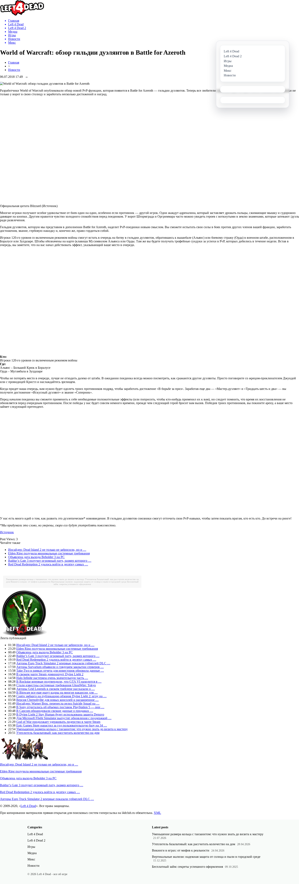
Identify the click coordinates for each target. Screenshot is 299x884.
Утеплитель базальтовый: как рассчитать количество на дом (57, 732)
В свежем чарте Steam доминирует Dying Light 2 (49, 674)
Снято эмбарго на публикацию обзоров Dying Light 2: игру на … (61, 696)
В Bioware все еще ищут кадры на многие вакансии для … (57, 692)
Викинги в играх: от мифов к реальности (30, 581)
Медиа (32, 853)
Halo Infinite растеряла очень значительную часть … (52, 678)
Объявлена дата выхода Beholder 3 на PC (36, 557)
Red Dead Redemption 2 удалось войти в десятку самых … (48, 564)
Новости (14, 70)
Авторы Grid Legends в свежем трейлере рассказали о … (55, 689)
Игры (31, 846)
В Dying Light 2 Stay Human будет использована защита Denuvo (60, 714)
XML (157, 813)
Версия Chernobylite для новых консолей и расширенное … (57, 700)
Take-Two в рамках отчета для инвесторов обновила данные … (60, 670)
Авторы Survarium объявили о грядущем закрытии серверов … (60, 667)
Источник (7, 532)
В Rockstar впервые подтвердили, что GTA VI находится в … (58, 681)
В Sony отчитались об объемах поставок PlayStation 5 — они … (60, 707)
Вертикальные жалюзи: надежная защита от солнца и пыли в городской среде (89, 581)
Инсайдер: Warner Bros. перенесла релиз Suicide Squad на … (57, 703)
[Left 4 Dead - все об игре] (22, 14)
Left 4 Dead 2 (36, 840)
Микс (31, 859)
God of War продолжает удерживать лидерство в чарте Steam (58, 721)
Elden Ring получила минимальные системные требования (49, 553)
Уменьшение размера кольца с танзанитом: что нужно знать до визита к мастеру (45, 579)
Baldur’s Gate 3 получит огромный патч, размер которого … (49, 560)
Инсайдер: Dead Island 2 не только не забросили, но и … (47, 549)
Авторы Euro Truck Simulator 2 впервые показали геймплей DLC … (63, 663)
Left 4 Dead (28, 806)
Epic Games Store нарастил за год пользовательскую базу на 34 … (61, 725)
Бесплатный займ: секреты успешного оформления (187, 866)
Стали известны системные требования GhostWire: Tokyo (56, 685)
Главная (13, 62)
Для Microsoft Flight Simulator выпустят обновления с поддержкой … (63, 718)
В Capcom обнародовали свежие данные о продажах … (54, 711)
